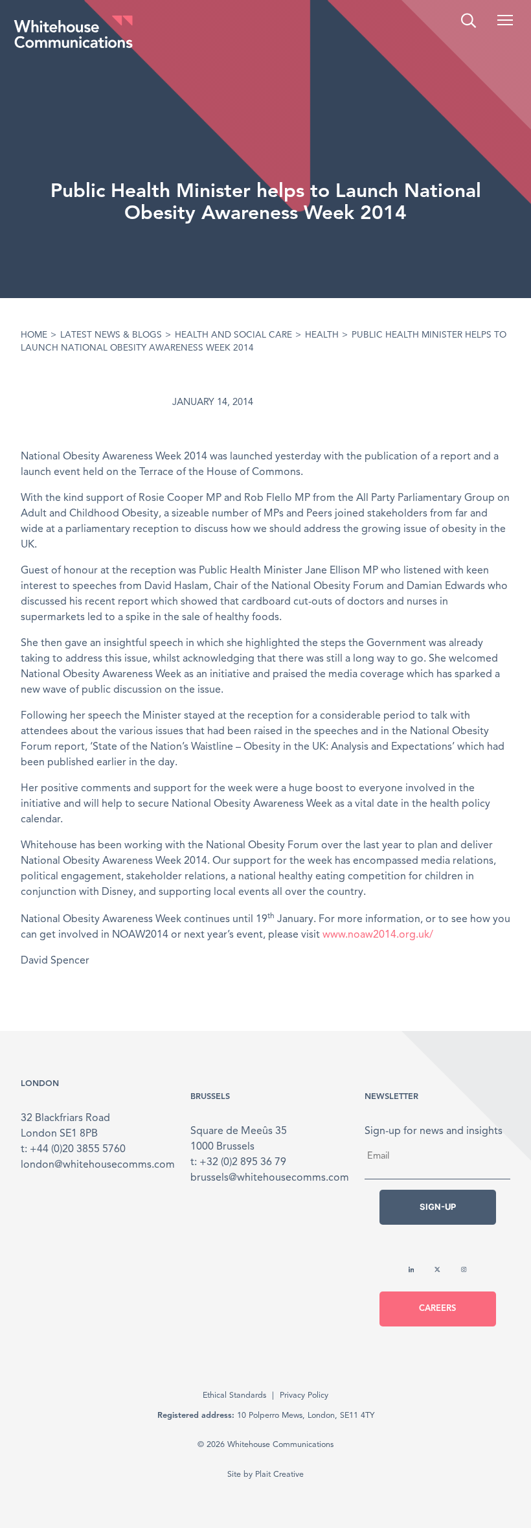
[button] (505, 20)
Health (322, 335)
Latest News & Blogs (111, 335)
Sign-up (438, 1206)
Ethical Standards (234, 1395)
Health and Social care (233, 335)
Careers (437, 1308)
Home (34, 335)
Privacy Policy (304, 1395)
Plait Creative (279, 1474)
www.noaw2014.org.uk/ (377, 935)
